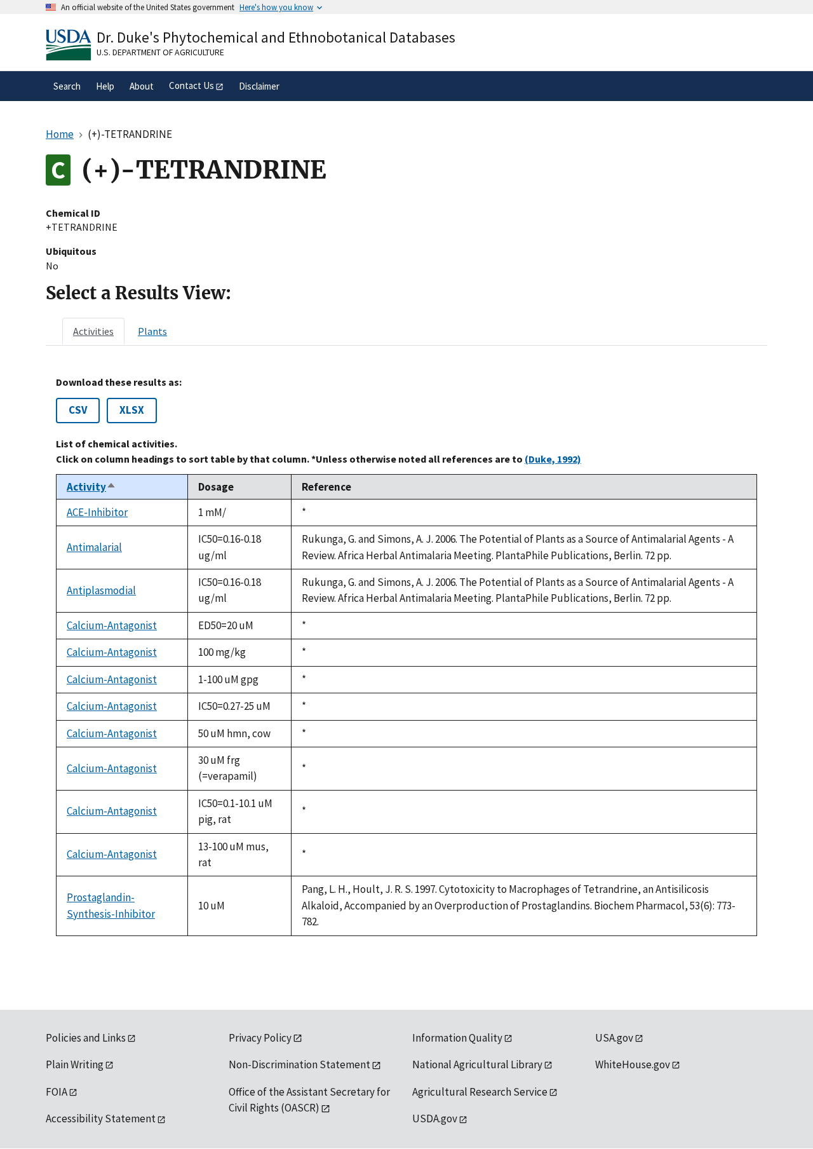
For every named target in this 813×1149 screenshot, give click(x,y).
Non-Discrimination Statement (299, 1064)
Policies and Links (86, 1038)
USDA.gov (434, 1118)
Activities (93, 331)
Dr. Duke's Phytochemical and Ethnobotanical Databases (276, 37)
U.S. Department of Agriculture (160, 52)
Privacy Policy (260, 1038)
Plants (152, 331)
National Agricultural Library (477, 1064)
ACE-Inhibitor (97, 512)
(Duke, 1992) (553, 458)
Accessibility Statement (101, 1118)
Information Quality (457, 1038)
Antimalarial (94, 547)
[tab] (93, 331)
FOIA (56, 1092)
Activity (91, 487)
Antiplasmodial (101, 590)
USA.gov (614, 1038)
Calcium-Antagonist (112, 625)
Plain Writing (75, 1064)
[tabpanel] (406, 656)
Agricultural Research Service (480, 1092)
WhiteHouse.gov (632, 1064)
